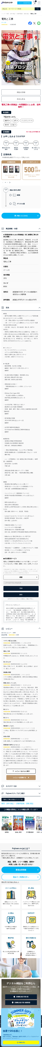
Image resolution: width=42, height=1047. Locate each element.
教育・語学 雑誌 (11, 13)
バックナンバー (26, 120)
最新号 (7, 120)
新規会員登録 (21, 870)
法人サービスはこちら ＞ (10, 882)
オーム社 (3, 22)
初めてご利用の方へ (21, 877)
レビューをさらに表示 (22, 771)
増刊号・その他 (9, 125)
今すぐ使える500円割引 (32, 131)
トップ (3, 13)
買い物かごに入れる (21, 215)
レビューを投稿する (19, 777)
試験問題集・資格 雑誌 (23, 13)
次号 (15, 120)
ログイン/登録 (24, 2)
